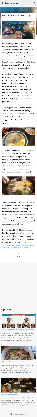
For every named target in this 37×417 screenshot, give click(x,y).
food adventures (8, 245)
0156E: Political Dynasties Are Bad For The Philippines (18, 329)
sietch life (6, 248)
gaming (18, 245)
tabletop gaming (17, 248)
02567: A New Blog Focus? (9, 394)
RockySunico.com (11, 3)
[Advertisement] (18, 284)
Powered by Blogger (20, 414)
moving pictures (28, 245)
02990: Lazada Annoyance (9, 362)
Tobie (26, 248)
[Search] (34, 3)
